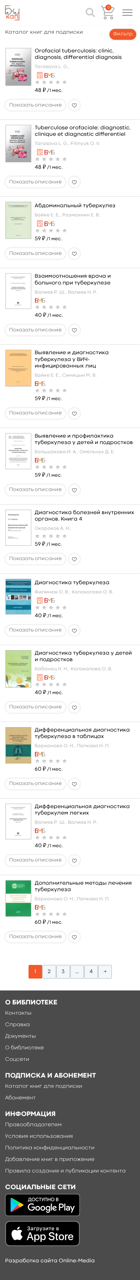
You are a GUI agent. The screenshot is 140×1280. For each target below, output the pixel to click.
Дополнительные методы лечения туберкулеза (83, 886)
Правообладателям (33, 1124)
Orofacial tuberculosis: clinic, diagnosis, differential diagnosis (78, 54)
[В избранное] (74, 105)
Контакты (18, 1013)
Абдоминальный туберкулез (75, 205)
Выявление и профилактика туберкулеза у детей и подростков (84, 439)
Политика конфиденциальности (49, 1148)
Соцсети (17, 1059)
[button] (127, 12)
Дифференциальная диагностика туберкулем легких (82, 810)
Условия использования (39, 1136)
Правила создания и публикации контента (65, 1171)
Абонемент (20, 1098)
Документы (20, 1036)
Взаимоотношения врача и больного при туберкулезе (73, 279)
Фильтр (123, 34)
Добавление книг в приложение (49, 1159)
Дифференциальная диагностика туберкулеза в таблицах (82, 733)
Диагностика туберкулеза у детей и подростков (83, 656)
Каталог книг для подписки (43, 1086)
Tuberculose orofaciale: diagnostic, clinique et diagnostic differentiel (83, 131)
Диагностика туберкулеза (72, 582)
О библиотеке (24, 1048)
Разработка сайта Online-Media (50, 1261)
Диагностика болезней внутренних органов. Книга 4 (84, 516)
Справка (17, 1024)
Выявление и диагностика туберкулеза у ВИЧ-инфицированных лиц (72, 359)
